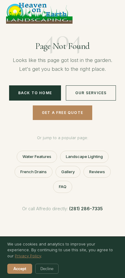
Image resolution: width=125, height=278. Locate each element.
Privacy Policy (28, 255)
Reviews (97, 171)
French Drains (33, 171)
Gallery (68, 171)
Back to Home (35, 93)
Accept (19, 268)
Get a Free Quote (62, 112)
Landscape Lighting (84, 156)
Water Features (36, 156)
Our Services (90, 93)
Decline (46, 268)
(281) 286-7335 (86, 208)
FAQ (62, 186)
